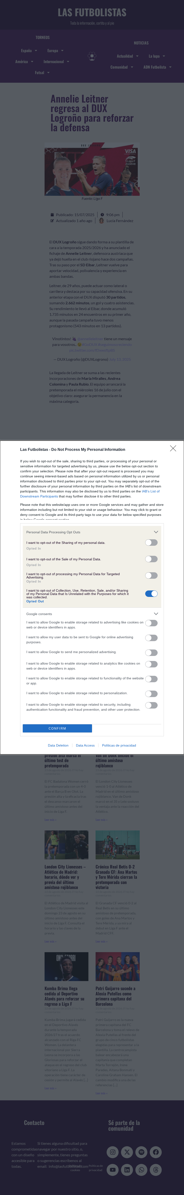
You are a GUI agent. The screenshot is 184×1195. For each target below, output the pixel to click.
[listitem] (92, 532)
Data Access (85, 745)
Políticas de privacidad (119, 745)
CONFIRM (57, 728)
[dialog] (92, 597)
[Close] (174, 449)
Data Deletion (58, 745)
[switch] (151, 542)
